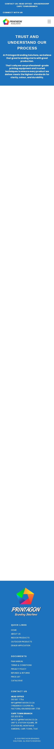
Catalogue (17, 680)
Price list (15, 676)
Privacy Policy (18, 669)
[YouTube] (39, 12)
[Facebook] (29, 12)
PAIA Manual (17, 661)
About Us (15, 633)
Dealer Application (20, 645)
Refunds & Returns (20, 673)
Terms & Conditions (21, 665)
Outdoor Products (21, 641)
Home (14, 630)
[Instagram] (34, 12)
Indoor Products (20, 637)
